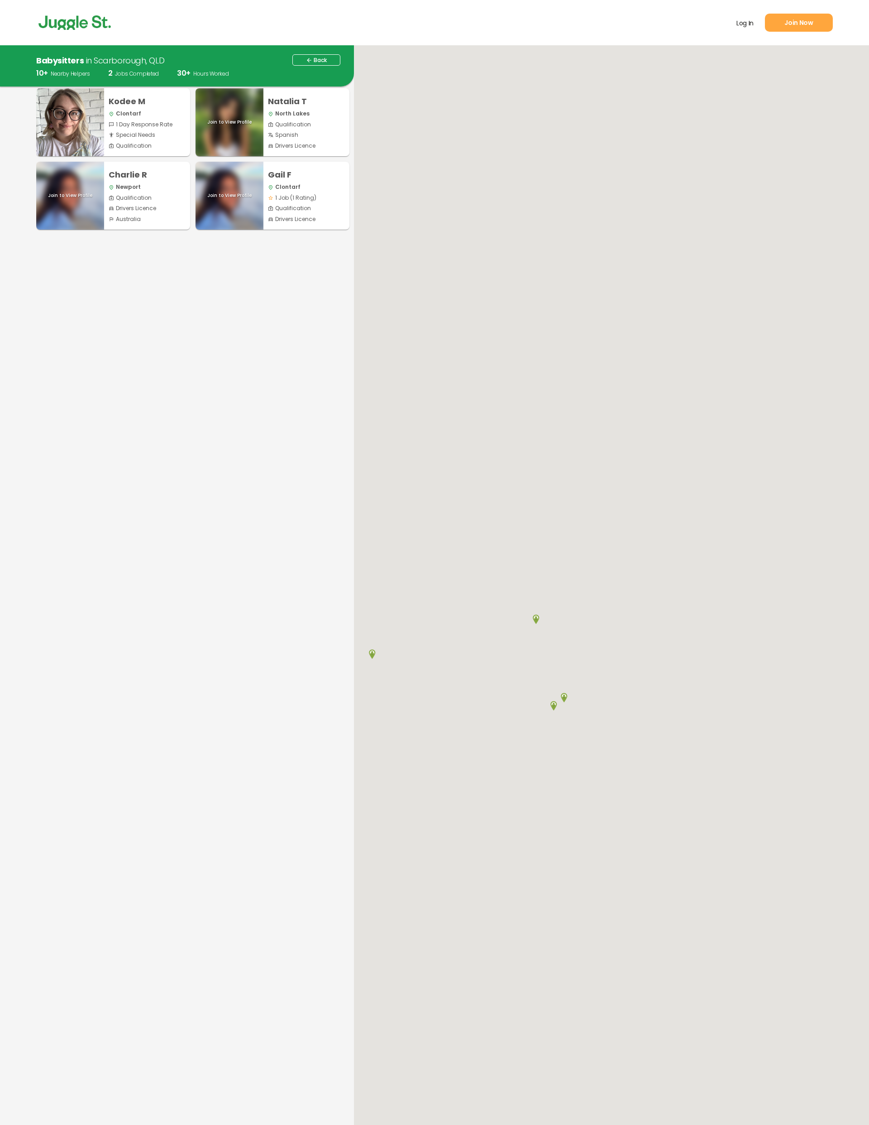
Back (316, 60)
